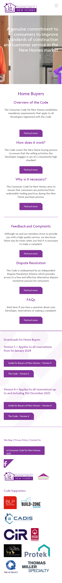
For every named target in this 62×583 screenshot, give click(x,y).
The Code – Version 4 (18, 416)
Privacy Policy (21, 440)
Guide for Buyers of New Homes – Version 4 (29, 405)
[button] (56, 5)
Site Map (8, 440)
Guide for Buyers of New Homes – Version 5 (29, 363)
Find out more (31, 133)
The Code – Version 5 (18, 373)
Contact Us (35, 440)
